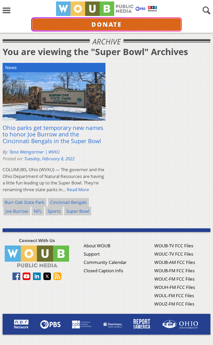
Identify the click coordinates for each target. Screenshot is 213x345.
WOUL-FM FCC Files (174, 295)
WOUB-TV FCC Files (173, 246)
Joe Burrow (16, 211)
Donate (106, 24)
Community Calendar (105, 262)
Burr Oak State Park (24, 202)
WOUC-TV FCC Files (173, 254)
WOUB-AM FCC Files (174, 262)
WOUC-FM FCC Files (174, 279)
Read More (78, 190)
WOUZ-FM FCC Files (174, 304)
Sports (54, 211)
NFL (38, 211)
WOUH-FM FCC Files (174, 287)
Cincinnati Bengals (68, 202)
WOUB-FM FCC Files (174, 271)
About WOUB (97, 246)
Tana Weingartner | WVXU (34, 152)
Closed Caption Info (103, 271)
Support (92, 254)
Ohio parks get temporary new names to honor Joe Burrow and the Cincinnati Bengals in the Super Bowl (53, 134)
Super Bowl (77, 211)
